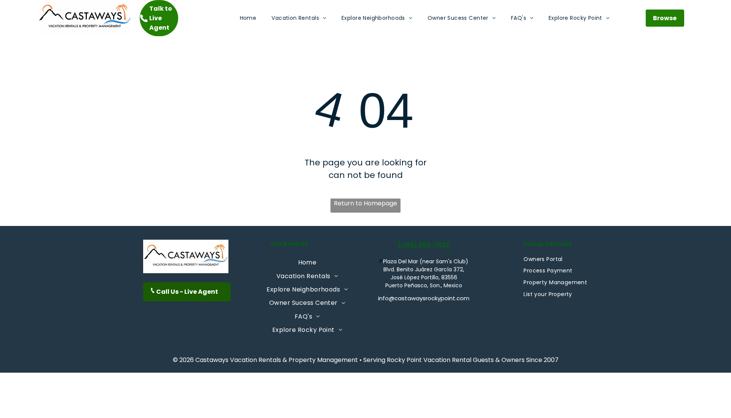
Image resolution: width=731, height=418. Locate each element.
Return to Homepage (365, 203)
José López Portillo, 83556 (424, 277)
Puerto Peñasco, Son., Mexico (423, 285)
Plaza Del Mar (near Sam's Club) (425, 261)
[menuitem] (248, 18)
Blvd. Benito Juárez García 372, (423, 269)
